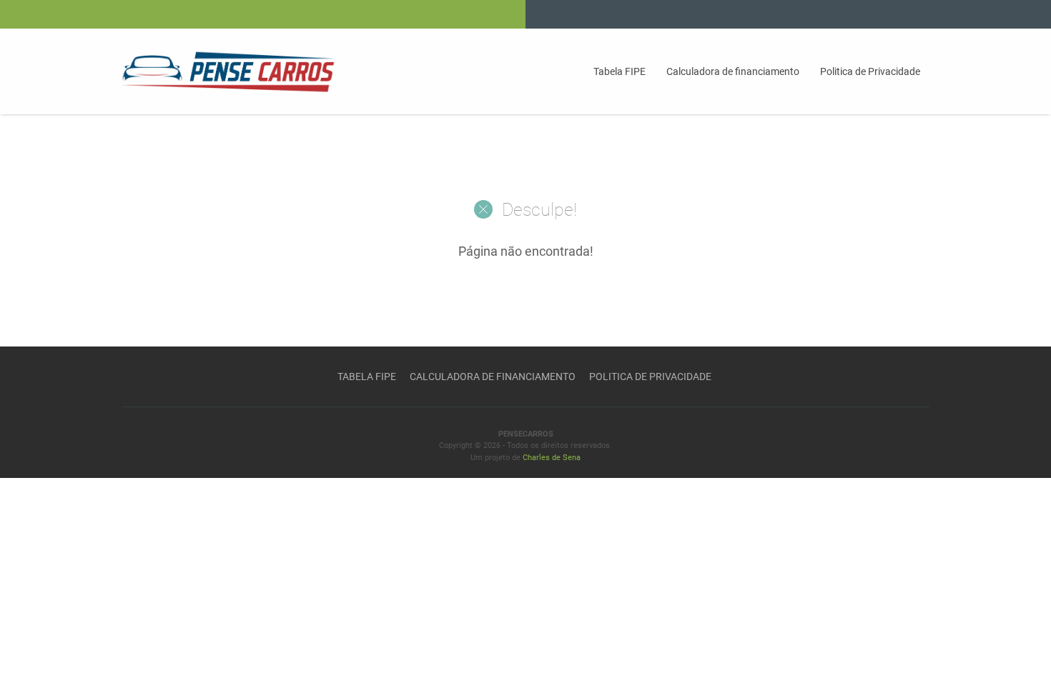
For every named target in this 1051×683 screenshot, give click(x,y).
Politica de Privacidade (870, 71)
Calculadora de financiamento (732, 71)
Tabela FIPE (619, 71)
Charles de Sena (552, 457)
